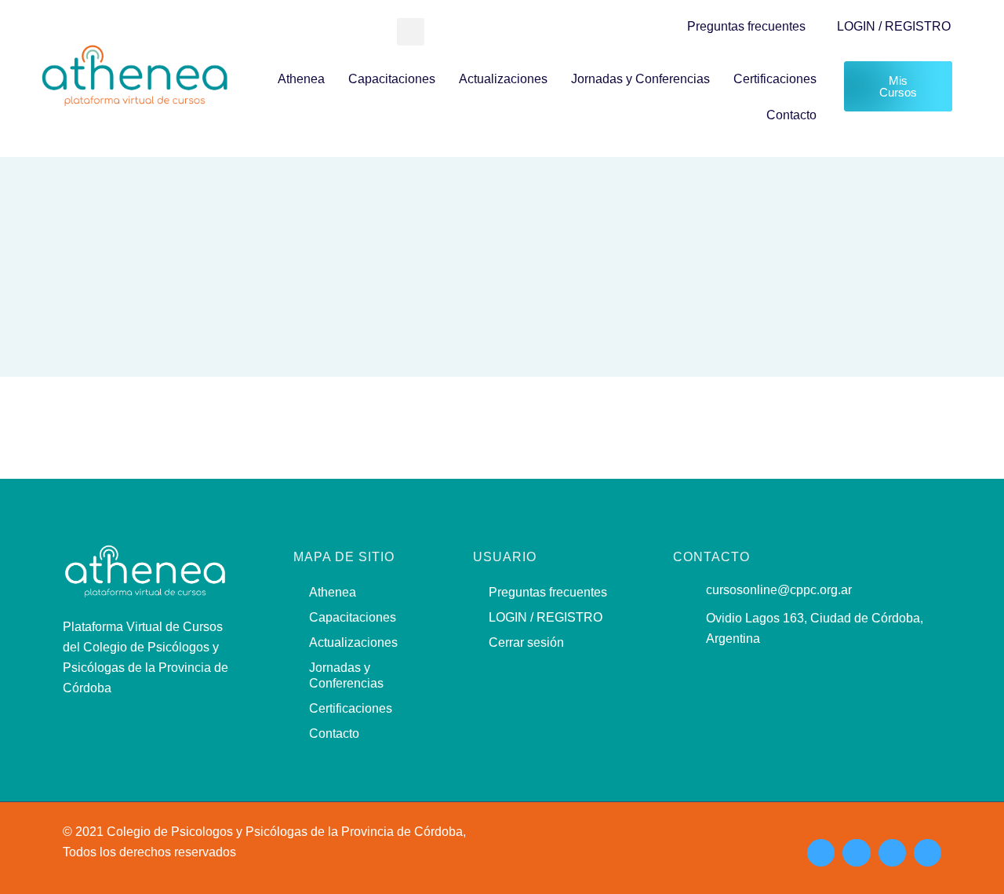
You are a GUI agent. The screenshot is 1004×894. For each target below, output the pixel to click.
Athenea (301, 79)
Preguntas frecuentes (746, 26)
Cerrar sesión (526, 642)
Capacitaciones (391, 79)
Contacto (791, 115)
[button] (410, 32)
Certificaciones (775, 79)
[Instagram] (821, 853)
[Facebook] (856, 853)
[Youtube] (892, 853)
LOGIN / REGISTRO (894, 26)
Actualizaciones (503, 79)
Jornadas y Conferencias (640, 79)
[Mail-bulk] (927, 853)
